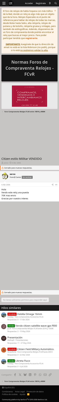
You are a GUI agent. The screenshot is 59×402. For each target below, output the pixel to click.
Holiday (10, 317)
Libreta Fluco (22, 360)
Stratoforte (11, 352)
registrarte (31, 38)
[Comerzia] (29, 96)
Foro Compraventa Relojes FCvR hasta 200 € (35, 352)
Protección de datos (35, 391)
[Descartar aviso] (55, 10)
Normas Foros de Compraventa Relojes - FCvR (29, 68)
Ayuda (22, 394)
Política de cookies (10, 394)
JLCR (9, 328)
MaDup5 (10, 340)
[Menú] (4, 3)
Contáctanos (7, 391)
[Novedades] (50, 3)
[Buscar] (55, 3)
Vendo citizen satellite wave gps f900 (36, 325)
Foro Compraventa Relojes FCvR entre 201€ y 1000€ (32, 328)
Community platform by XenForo (24, 399)
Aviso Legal (20, 391)
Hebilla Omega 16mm (29, 314)
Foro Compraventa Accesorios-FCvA (29, 317)
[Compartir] (52, 184)
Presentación (14, 337)
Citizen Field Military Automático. (35, 349)
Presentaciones (22, 340)
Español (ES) (9, 387)
